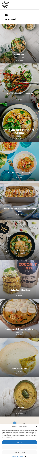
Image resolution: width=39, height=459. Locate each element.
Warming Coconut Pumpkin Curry (20, 172)
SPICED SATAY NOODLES (19, 54)
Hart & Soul (20, 60)
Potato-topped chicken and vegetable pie (19, 329)
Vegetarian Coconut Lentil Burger (19, 290)
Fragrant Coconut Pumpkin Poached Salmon (19, 251)
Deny (19, 447)
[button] (36, 427)
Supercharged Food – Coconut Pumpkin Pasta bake (19, 210)
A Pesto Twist (19, 408)
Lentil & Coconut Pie (19, 368)
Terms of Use (15, 456)
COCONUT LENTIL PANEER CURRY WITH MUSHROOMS (19, 131)
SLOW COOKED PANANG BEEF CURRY (19, 94)
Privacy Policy (22, 456)
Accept (19, 442)
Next (23, 423)
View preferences (19, 452)
